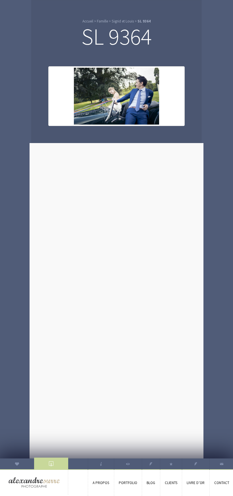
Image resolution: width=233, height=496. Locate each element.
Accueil (87, 21)
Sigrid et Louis (123, 21)
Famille (102, 21)
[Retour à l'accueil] (34, 482)
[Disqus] (116, 219)
